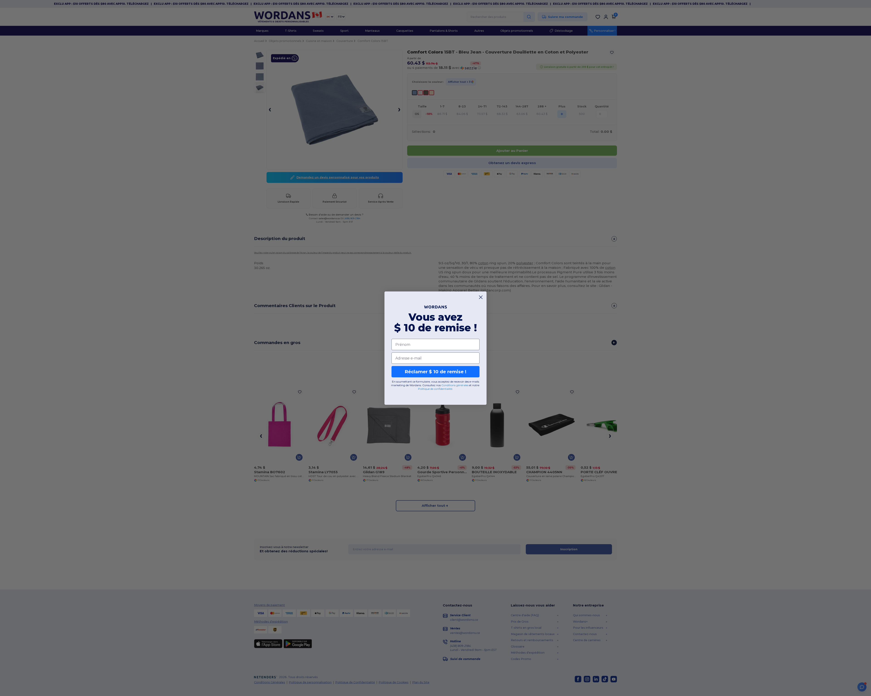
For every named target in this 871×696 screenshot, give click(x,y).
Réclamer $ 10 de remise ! (435, 371)
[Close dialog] (481, 297)
